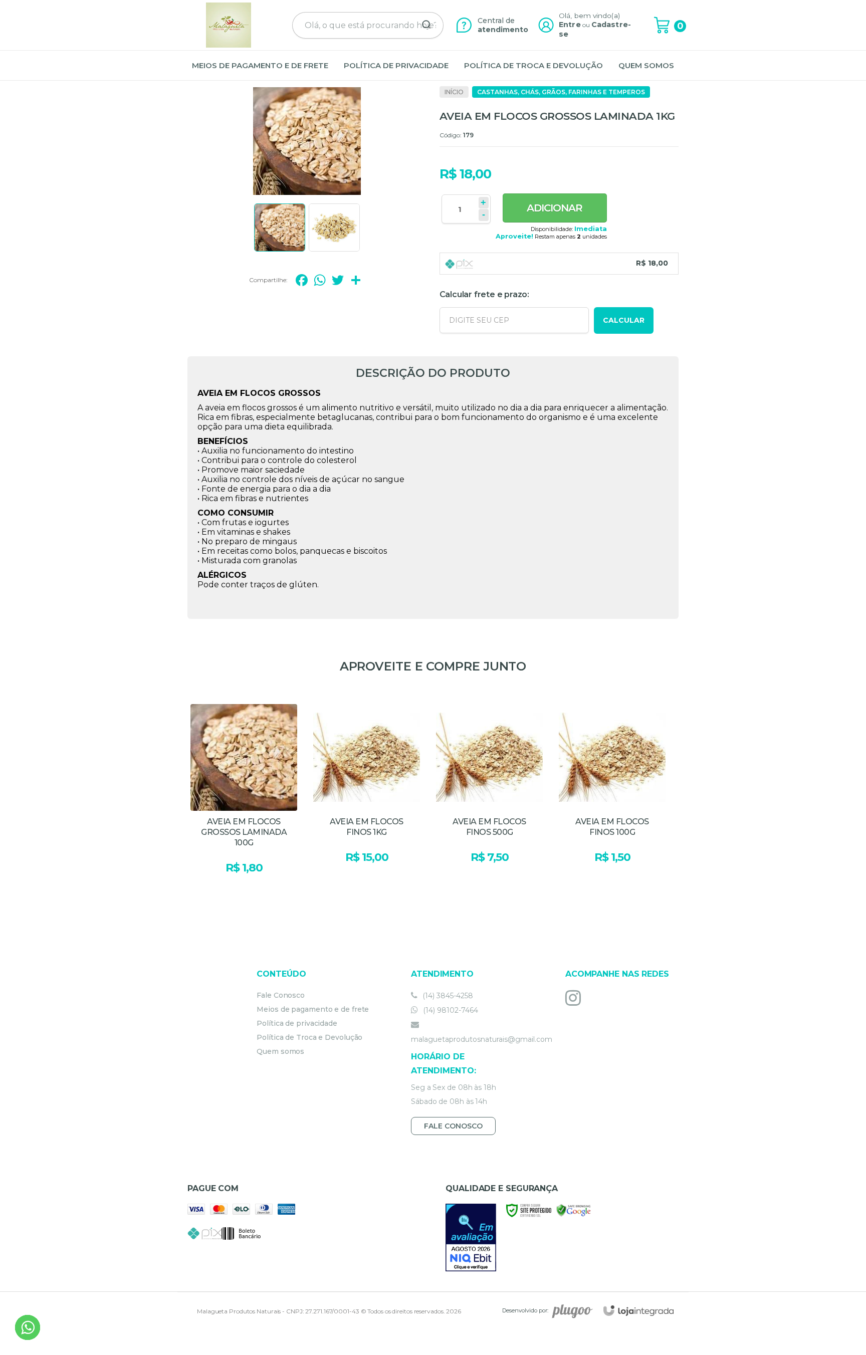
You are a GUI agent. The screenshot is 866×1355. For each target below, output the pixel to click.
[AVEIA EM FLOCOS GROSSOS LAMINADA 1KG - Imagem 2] (334, 227)
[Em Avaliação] (471, 1237)
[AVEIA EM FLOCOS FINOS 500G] (489, 797)
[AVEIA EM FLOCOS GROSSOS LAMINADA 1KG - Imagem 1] (279, 227)
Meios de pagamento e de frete (313, 1009)
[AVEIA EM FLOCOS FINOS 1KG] (366, 797)
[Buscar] (423, 25)
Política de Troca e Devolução (309, 1037)
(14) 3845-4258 (446, 995)
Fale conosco (453, 1126)
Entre (569, 24)
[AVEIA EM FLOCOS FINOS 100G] (612, 797)
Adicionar (554, 208)
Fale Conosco (281, 995)
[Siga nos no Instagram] (575, 998)
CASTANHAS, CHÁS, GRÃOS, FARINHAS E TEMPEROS (561, 92)
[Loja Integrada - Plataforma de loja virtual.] (638, 1310)
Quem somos (280, 1051)
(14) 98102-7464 (449, 1010)
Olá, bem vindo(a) (589, 16)
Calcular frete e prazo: (484, 294)
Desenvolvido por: (525, 1310)
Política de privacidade (297, 1023)
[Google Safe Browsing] (573, 1210)
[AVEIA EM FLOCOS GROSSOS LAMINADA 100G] (244, 797)
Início (454, 92)
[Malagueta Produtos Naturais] (228, 25)
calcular (623, 320)
